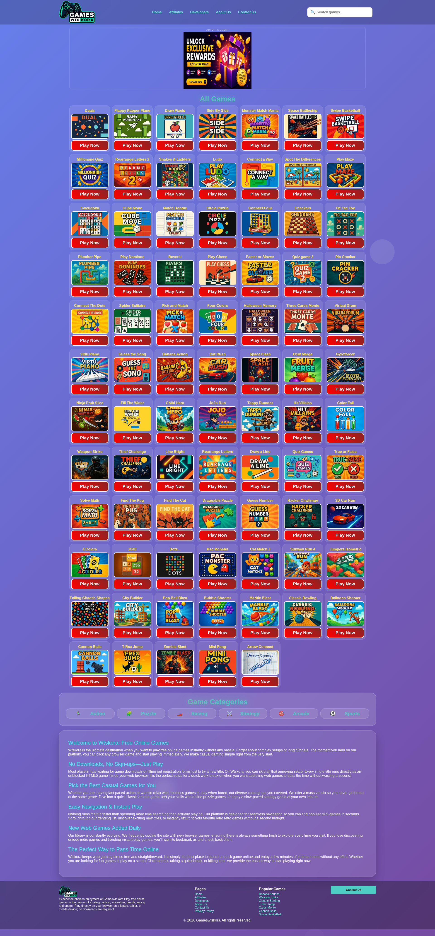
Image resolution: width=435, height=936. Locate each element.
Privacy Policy (204, 911)
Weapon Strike (268, 897)
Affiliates (176, 12)
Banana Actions (269, 894)
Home (157, 12)
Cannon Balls (267, 911)
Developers (199, 12)
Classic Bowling (269, 900)
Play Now (89, 145)
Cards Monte (267, 907)
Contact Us (247, 12)
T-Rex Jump (267, 904)
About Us (223, 12)
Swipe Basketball (270, 914)
